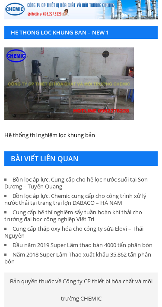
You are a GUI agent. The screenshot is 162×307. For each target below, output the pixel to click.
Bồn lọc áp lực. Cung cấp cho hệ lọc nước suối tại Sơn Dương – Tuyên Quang (76, 182)
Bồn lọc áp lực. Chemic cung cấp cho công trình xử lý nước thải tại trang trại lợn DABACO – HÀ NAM (75, 199)
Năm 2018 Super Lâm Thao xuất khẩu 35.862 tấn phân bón (77, 258)
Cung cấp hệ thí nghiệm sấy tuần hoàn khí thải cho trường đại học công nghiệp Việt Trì (73, 215)
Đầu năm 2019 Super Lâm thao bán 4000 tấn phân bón (82, 245)
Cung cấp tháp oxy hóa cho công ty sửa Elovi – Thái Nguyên (73, 232)
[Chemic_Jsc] (81, 9)
